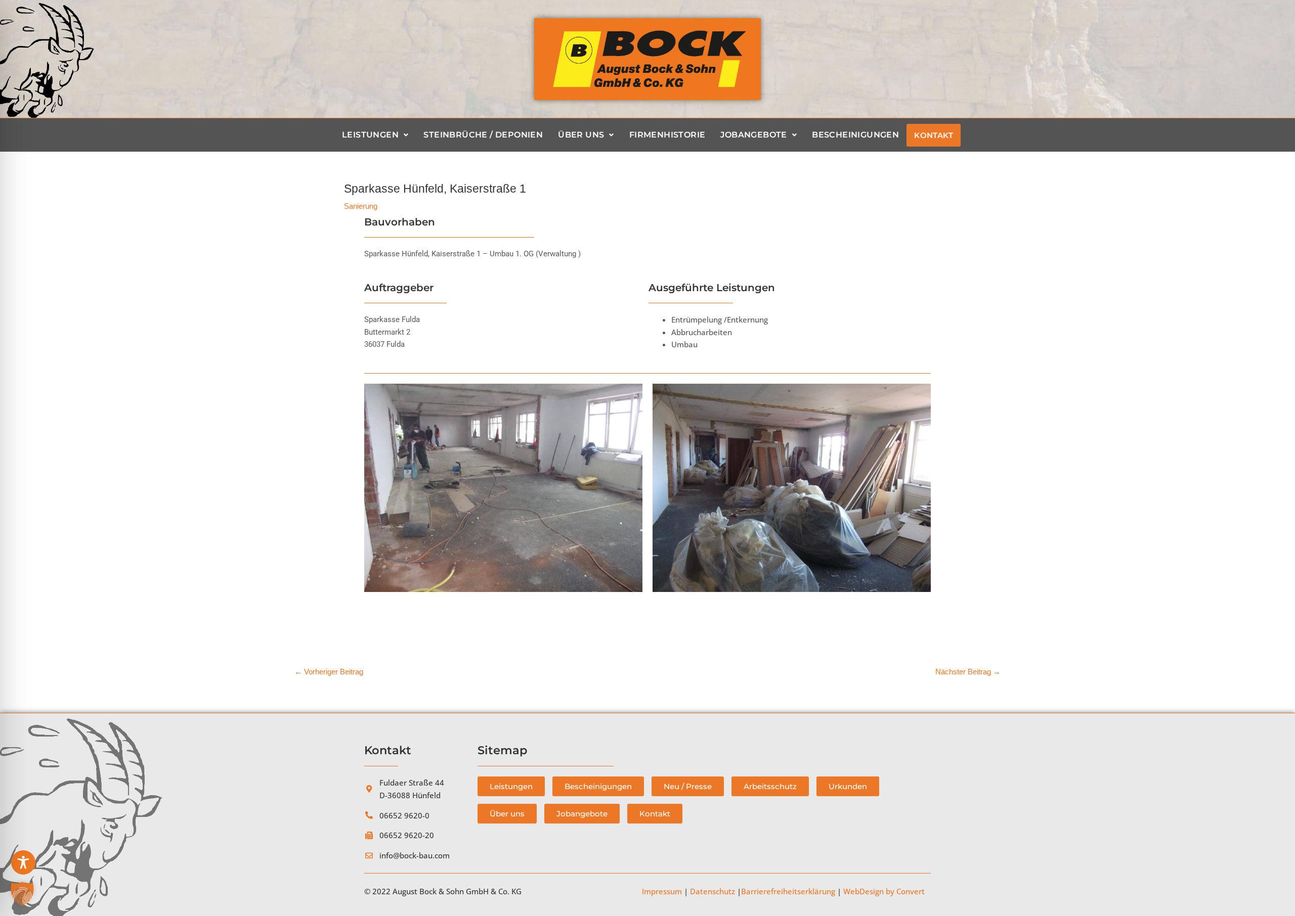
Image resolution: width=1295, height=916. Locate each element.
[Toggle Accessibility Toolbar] (23, 862)
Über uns (581, 135)
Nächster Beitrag (968, 671)
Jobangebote (753, 135)
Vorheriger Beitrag (328, 671)
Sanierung (360, 206)
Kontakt (933, 135)
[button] (22, 894)
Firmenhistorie (667, 135)
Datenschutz (712, 891)
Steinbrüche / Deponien (483, 135)
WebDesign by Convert (884, 891)
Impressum (662, 891)
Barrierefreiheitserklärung (788, 891)
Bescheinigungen (855, 135)
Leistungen (370, 135)
